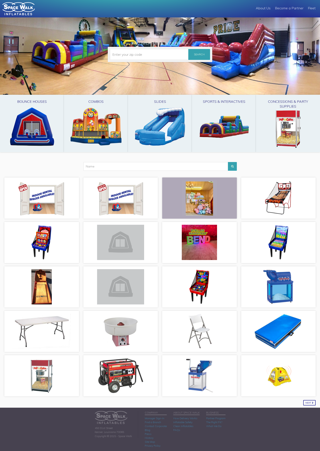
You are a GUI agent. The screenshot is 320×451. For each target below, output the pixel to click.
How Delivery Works (185, 418)
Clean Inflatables (183, 426)
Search (199, 54)
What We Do (214, 426)
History (149, 437)
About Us (263, 8)
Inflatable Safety (182, 422)
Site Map (150, 441)
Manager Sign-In (154, 418)
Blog (147, 430)
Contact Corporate (156, 426)
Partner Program (216, 418)
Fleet (312, 8)
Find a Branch (153, 422)
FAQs (176, 430)
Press (148, 434)
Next (308, 402)
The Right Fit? (214, 422)
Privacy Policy (152, 445)
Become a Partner (289, 8)
